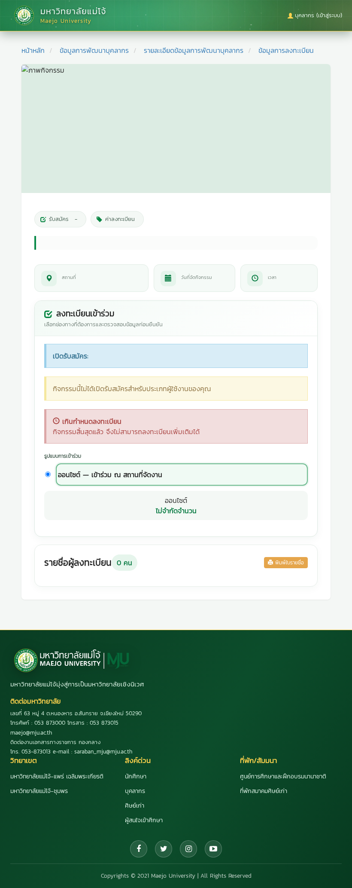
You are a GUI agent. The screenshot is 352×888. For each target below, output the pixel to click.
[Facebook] (138, 848)
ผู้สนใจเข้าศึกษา (144, 820)
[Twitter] (163, 848)
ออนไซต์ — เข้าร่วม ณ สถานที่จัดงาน (110, 474)
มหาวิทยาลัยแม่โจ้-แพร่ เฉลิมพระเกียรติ (56, 776)
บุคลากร (135, 791)
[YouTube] (213, 848)
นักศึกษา (135, 776)
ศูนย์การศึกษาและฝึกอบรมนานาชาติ (283, 776)
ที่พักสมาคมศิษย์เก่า (263, 791)
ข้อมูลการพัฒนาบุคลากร (94, 50)
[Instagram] (188, 848)
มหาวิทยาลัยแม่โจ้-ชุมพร (39, 791)
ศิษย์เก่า (134, 805)
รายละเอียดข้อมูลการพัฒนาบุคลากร (193, 50)
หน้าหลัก (33, 50)
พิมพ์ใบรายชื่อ (288, 562)
